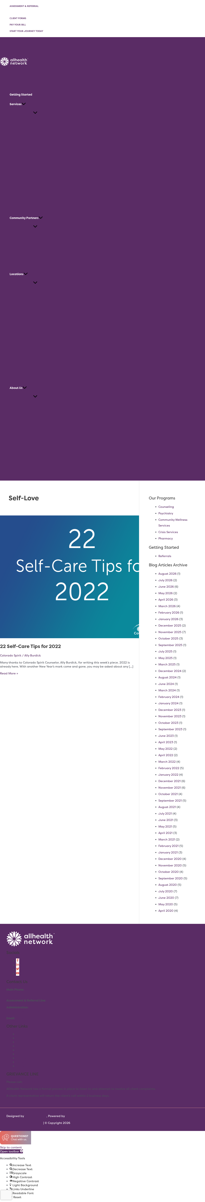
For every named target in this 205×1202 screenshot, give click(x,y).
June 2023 (166, 736)
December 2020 (170, 859)
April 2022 (165, 755)
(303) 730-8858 (17, 994)
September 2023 (170, 729)
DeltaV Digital (75, 1116)
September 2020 (170, 878)
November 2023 (169, 716)
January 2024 (168, 703)
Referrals (164, 556)
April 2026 (165, 600)
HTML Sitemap (32, 1123)
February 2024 (168, 697)
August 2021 (167, 807)
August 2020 (167, 885)
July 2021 (165, 814)
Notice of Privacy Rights (33, 1066)
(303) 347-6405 (34, 1082)
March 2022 (167, 762)
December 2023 (169, 710)
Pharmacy (165, 538)
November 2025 (169, 632)
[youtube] (17, 974)
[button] (24, 104)
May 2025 (165, 658)
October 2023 (168, 723)
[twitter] (17, 969)
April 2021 (165, 833)
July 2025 (165, 651)
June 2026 (166, 587)
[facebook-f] (17, 961)
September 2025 (170, 645)
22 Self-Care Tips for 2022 (30, 646)
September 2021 (170, 801)
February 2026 (168, 613)
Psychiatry (165, 513)
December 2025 (169, 625)
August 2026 (167, 574)
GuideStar (23, 1062)
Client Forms (18, 18)
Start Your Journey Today (26, 30)
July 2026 (165, 580)
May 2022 (165, 749)
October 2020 (168, 872)
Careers (21, 1042)
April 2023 (165, 742)
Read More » (9, 673)
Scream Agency (35, 1116)
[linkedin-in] (17, 965)
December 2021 (169, 781)
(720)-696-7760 (59, 1000)
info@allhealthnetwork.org (35, 1018)
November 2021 (169, 788)
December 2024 (169, 671)
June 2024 (166, 684)
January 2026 (168, 619)
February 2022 (168, 768)
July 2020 (165, 891)
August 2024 (167, 677)
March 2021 (166, 839)
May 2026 (165, 593)
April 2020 (165, 911)
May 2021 (165, 826)
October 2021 (168, 794)
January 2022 (168, 775)
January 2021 (168, 852)
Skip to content (11, 1147)
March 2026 (167, 606)
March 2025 (167, 664)
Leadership (24, 1054)
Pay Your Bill (18, 24)
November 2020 (170, 865)
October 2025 (168, 638)
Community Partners (30, 1058)
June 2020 (166, 898)
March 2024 (167, 690)
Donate (21, 1046)
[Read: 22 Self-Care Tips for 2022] (82, 637)
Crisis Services (168, 532)
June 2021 (165, 820)
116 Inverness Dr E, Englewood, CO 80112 (34, 1011)
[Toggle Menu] (35, 113)
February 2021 (168, 846)
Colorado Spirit (10, 655)
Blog (19, 1050)
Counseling (166, 507)
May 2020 (165, 904)
